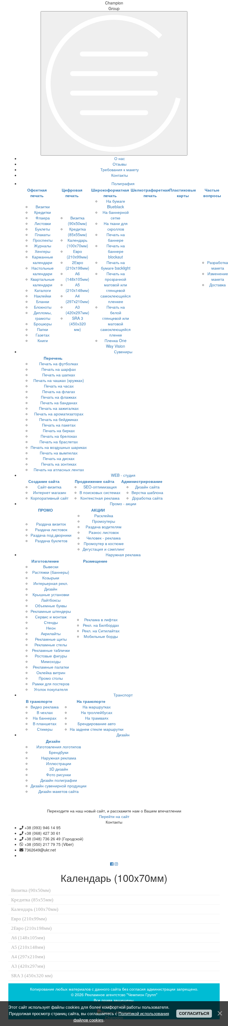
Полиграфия (123, 183)
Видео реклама (45, 707)
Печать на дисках (59, 458)
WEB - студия (123, 475)
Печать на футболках (58, 363)
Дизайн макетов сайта (58, 791)
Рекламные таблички (51, 650)
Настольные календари (42, 270)
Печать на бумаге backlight (115, 265)
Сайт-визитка (49, 487)
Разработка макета (217, 265)
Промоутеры (103, 521)
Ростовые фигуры (51, 656)
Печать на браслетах (58, 441)
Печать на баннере (115, 237)
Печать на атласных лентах (59, 469)
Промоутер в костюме (104, 543)
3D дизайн (58, 769)
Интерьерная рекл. (50, 583)
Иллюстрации (58, 763)
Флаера (43, 218)
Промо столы (51, 678)
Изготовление (45, 561)
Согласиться (194, 1013)
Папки (42, 329)
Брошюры (43, 323)
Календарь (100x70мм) (77, 242)
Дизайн (50, 589)
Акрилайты (51, 633)
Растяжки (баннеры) (50, 572)
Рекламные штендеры (51, 611)
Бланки (42, 301)
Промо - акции (123, 503)
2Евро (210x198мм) (77, 265)
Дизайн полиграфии (58, 780)
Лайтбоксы (51, 600)
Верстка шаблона (147, 492)
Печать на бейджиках (58, 419)
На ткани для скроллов (116, 226)
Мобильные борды (101, 636)
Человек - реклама (103, 538)
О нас (119, 158)
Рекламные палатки (51, 667)
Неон (51, 628)
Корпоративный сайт (49, 498)
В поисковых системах (100, 492)
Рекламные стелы (50, 644)
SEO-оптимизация (100, 487)
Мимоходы (51, 661)
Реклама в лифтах (101, 619)
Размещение (95, 561)
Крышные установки (51, 594)
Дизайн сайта (147, 487)
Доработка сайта (147, 498)
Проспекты (43, 240)
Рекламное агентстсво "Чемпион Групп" (121, 994)
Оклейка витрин (50, 672)
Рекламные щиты (51, 639)
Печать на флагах (58, 391)
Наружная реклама (123, 554)
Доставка (217, 284)
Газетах (42, 335)
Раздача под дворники (51, 535)
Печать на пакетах (59, 425)
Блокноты (42, 307)
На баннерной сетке (116, 215)
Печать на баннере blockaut (115, 251)
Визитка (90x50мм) (77, 220)
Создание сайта (44, 481)
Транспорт (123, 695)
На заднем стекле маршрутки (96, 729)
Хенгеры (42, 251)
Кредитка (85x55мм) (77, 231)
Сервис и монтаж (50, 617)
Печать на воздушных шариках (59, 447)
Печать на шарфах (58, 369)
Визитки (43, 206)
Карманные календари (42, 259)
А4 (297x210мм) (77, 298)
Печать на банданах (58, 402)
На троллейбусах (96, 712)
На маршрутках (97, 707)
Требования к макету (119, 169)
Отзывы (120, 164)
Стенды (51, 622)
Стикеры (45, 729)
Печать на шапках (58, 375)
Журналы (42, 245)
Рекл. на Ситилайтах (101, 630)
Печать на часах (59, 386)
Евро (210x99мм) (77, 254)
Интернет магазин (49, 492)
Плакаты (42, 234)
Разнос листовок (104, 532)
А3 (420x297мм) (77, 309)
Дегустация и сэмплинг (104, 549)
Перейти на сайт (114, 816)
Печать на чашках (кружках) (58, 380)
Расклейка (103, 515)
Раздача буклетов (51, 540)
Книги (43, 340)
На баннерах (44, 718)
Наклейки (42, 296)
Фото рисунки (58, 774)
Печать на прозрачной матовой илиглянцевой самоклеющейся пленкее (115, 287)
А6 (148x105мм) (77, 276)
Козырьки (50, 577)
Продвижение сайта (94, 481)
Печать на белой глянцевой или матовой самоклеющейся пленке (115, 321)
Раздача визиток (51, 524)
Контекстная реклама (100, 498)
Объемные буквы (51, 605)
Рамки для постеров (50, 683)
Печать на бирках (59, 430)
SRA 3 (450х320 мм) (77, 323)
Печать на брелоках (59, 436)
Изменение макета (217, 276)
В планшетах (44, 723)
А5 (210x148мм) (77, 287)
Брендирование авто (97, 723)
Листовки (42, 223)
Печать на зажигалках (59, 408)
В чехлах (45, 712)
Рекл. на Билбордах (101, 625)
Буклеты (42, 229)
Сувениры (123, 351)
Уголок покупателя (51, 689)
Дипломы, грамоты (43, 315)
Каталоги (42, 290)
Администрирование (141, 481)
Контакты (119, 175)
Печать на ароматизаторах (58, 414)
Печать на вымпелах (59, 453)
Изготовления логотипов (58, 746)
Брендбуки (58, 752)
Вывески (50, 566)
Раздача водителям (104, 526)
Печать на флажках (58, 397)
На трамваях (96, 718)
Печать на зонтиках (58, 464)
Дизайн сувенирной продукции (58, 785)
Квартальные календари (42, 281)
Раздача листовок (51, 529)
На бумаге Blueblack (115, 203)
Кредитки (42, 212)
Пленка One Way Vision (116, 343)
